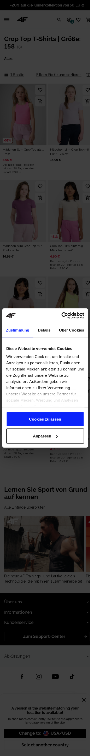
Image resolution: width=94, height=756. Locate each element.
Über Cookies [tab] (71, 330)
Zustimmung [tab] (17, 330)
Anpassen (42, 436)
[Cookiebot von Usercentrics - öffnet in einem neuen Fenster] (63, 315)
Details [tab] (44, 330)
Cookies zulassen (45, 419)
